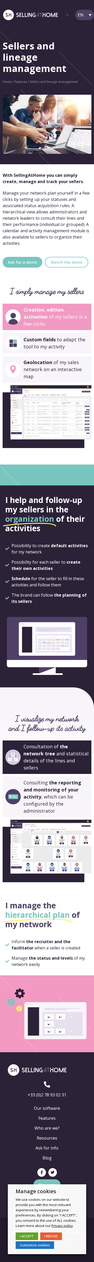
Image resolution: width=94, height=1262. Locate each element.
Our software (47, 1108)
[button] (22, 262)
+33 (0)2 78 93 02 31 (47, 1095)
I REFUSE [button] (51, 1236)
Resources (47, 1138)
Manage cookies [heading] (36, 1191)
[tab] (47, 317)
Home (7, 82)
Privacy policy (62, 1225)
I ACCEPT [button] (27, 1236)
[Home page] (30, 15)
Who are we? (47, 1128)
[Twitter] (52, 1172)
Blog (47, 1158)
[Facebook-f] (41, 1172)
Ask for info (47, 1148)
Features (20, 82)
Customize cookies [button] (35, 1245)
